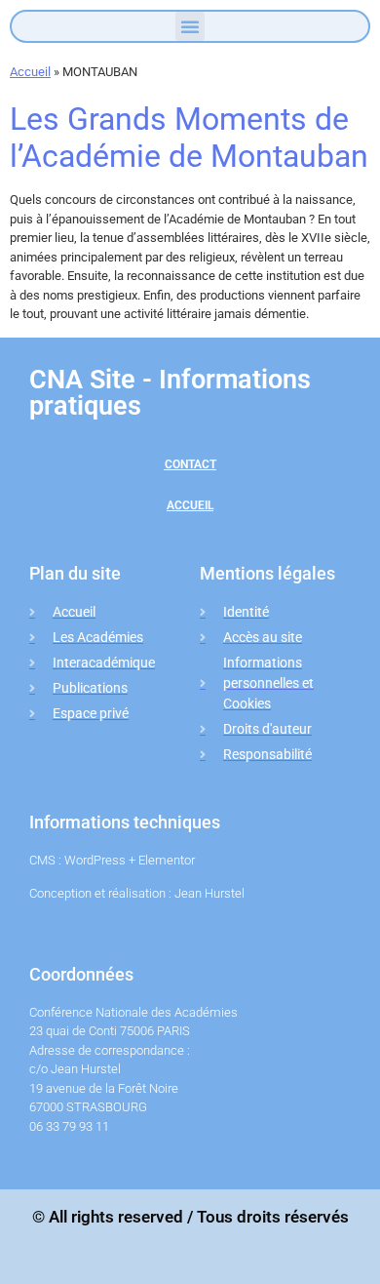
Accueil (30, 71)
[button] (190, 26)
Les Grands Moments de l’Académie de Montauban (189, 137)
